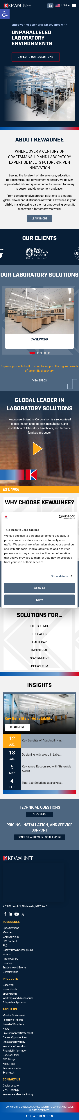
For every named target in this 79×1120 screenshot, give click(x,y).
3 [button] (41, 353)
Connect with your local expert (40, 837)
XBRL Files (9, 1063)
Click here (39, 814)
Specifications (11, 928)
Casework (8, 984)
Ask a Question (39, 1116)
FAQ (5, 945)
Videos (7, 954)
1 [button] (32, 353)
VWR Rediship (11, 1090)
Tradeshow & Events (14, 967)
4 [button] (45, 353)
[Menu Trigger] (74, 6)
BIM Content (10, 941)
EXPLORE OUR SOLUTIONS (36, 56)
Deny (39, 599)
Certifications (10, 971)
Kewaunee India (12, 1068)
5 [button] (49, 353)
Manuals (8, 932)
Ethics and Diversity (14, 1041)
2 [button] (38, 353)
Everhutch (9, 1072)
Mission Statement (14, 1015)
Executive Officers (13, 1019)
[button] (5, 14)
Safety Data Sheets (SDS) (18, 949)
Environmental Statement (18, 1033)
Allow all (39, 587)
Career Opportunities (15, 1037)
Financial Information (15, 1050)
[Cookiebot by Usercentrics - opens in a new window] (59, 517)
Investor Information (14, 1046)
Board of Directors (13, 1024)
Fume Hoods (10, 989)
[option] (23, 253)
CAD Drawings (11, 936)
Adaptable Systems (14, 1002)
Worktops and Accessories (18, 998)
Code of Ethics (11, 1055)
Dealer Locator (11, 1085)
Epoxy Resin (10, 993)
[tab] (39, 741)
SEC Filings (9, 1059)
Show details (59, 576)
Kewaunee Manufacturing (18, 1094)
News (6, 1028)
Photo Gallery (10, 958)
